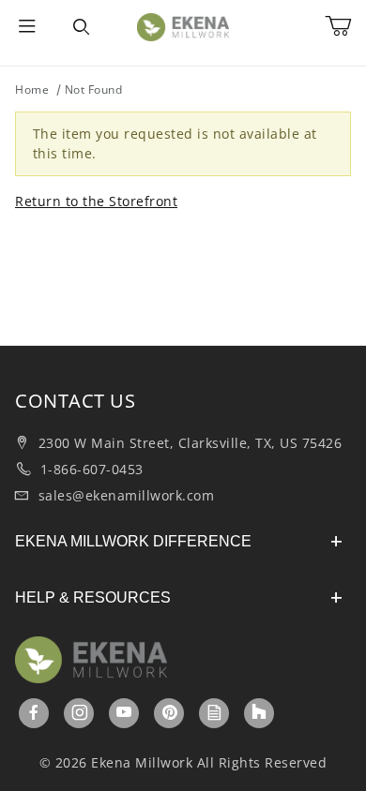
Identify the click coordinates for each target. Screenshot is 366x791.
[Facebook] (34, 712)
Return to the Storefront (96, 201)
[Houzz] (259, 713)
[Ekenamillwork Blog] (215, 712)
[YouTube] (124, 712)
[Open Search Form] (81, 27)
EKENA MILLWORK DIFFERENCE (133, 541)
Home (32, 89)
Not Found (94, 89)
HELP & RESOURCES (93, 597)
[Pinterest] (170, 712)
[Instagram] (80, 712)
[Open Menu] (27, 27)
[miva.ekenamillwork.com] (182, 26)
